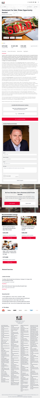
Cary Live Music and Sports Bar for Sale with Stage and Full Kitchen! (16, 298)
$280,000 (24, 233)
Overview (4, 51)
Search (5, 6)
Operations (19, 51)
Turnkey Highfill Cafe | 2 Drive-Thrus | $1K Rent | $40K (13, 296)
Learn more (28, 203)
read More (4, 283)
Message (4, 166)
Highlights (25, 51)
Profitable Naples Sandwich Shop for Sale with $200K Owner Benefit (16, 301)
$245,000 (5, 233)
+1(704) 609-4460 (21, 113)
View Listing (9, 237)
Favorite (30, 6)
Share (36, 6)
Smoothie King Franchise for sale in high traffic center (13, 300)
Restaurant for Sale (24, 58)
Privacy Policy (30, 396)
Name (4, 152)
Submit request (20, 180)
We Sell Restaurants (10, 77)
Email (4, 161)
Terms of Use (25, 396)
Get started (12, 203)
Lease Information (12, 51)
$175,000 (5, 257)
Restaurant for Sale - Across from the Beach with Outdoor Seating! (16, 303)
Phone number (5, 157)
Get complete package (20, 119)
